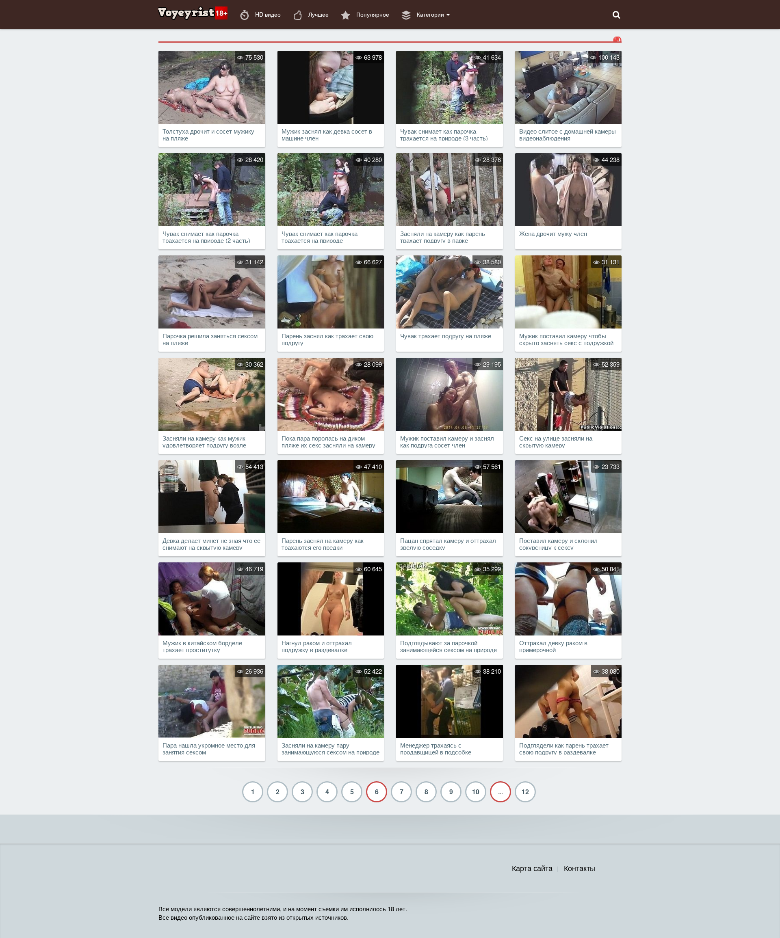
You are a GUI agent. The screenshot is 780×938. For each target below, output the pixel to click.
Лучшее (318, 14)
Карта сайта (532, 867)
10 (475, 791)
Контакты (579, 867)
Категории (430, 14)
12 (525, 791)
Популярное (372, 14)
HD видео (267, 14)
